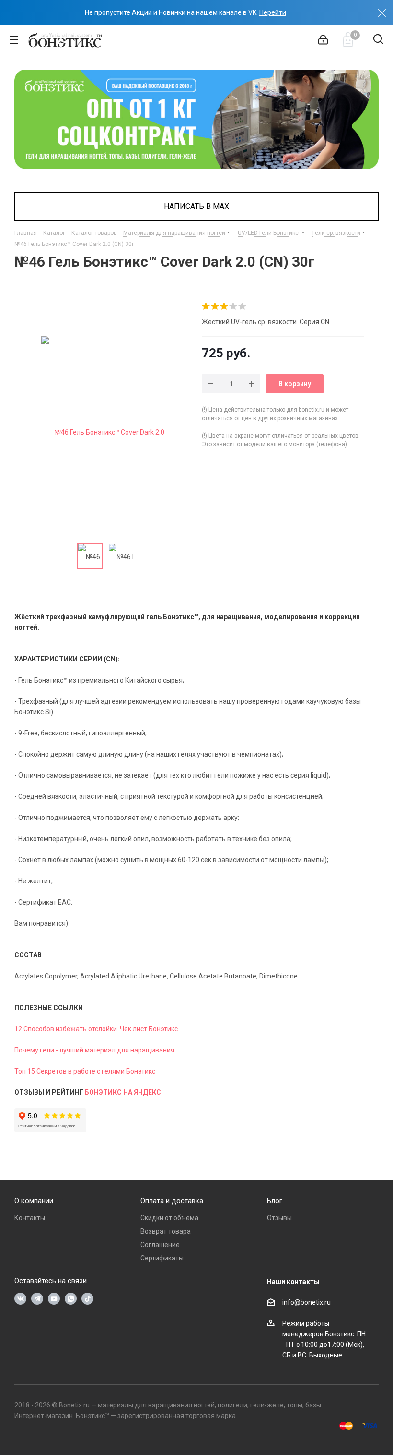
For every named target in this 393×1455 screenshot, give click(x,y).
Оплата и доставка (171, 1201)
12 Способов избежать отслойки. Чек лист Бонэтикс (96, 1029)
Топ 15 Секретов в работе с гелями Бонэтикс (84, 1071)
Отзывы (279, 1218)
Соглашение (160, 1244)
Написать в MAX (196, 206)
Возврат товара (165, 1231)
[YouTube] (54, 1299)
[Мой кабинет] (323, 40)
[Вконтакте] (20, 1299)
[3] (224, 306)
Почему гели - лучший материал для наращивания (94, 1050)
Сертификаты (162, 1258)
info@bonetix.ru (306, 1302)
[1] (206, 306)
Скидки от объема (169, 1218)
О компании (33, 1201)
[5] (242, 306)
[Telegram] (37, 1299)
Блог (274, 1201)
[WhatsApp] (71, 1299)
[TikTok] (87, 1299)
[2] (215, 306)
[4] (233, 306)
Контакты (29, 1218)
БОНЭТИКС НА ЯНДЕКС (123, 1092)
